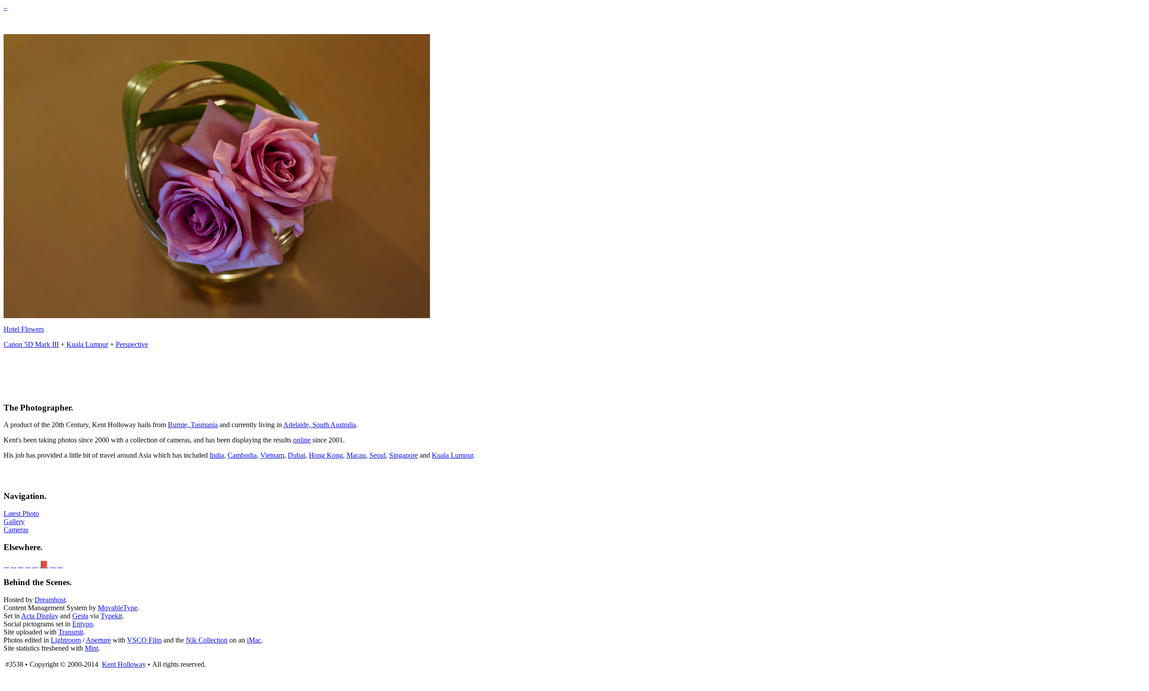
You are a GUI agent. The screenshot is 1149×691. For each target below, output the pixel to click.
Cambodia (242, 455)
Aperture (98, 640)
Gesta (80, 616)
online (302, 440)
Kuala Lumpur (87, 344)
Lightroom (66, 640)
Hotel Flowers (24, 329)
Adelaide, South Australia (319, 425)
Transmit (70, 632)
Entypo (82, 624)
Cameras (16, 530)
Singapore (403, 455)
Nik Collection (207, 640)
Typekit (111, 616)
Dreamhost (50, 600)
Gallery (14, 521)
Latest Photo (21, 513)
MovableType (117, 608)
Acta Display (39, 616)
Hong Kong (326, 455)
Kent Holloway (124, 664)
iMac (254, 640)
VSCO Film (144, 640)
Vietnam (272, 455)
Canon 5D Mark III (31, 344)
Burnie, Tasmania (193, 425)
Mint (91, 648)
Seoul (377, 455)
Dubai (296, 455)
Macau (356, 455)
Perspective (132, 344)
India (217, 455)
